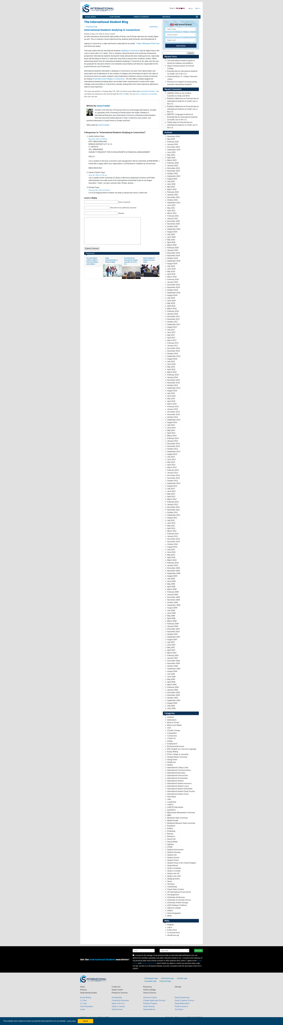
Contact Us (116, 987)
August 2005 (172, 703)
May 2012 (171, 494)
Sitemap (178, 987)
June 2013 (171, 459)
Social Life (171, 839)
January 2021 (172, 218)
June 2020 (171, 237)
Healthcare (171, 762)
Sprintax (170, 844)
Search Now (180, 46)
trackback (153, 94)
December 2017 (173, 316)
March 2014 (172, 436)
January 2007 (172, 658)
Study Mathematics (182, 1003)
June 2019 (171, 269)
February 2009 (173, 592)
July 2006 (171, 674)
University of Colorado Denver (179, 900)
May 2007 (171, 647)
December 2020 (173, 221)
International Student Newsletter (179, 789)
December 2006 (173, 661)
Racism (170, 834)
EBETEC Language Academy (179, 114)
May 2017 (171, 335)
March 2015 (172, 404)
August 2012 (172, 486)
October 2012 (172, 481)
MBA (169, 815)
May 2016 (171, 367)
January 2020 (172, 250)
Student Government (175, 850)
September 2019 (173, 261)
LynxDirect (171, 810)
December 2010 (173, 539)
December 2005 (173, 692)
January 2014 (172, 441)
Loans (82, 1009)
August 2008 (172, 608)
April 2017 (171, 338)
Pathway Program (150, 1003)
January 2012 (172, 504)
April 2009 (171, 587)
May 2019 (171, 271)
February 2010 (173, 563)
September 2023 (173, 150)
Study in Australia (174, 868)
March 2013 (172, 467)
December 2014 (173, 412)
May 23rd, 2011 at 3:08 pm (98, 139)
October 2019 (172, 258)
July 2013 (171, 457)
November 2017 (173, 319)
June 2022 (171, 184)
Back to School (173, 722)
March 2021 (172, 213)
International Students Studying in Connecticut (112, 30)
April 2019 (171, 274)
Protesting (171, 831)
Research (171, 836)
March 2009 (172, 589)
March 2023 (172, 160)
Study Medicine (149, 1009)
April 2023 (171, 158)
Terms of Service (149, 993)
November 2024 (173, 136)
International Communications (179, 770)
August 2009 (172, 576)
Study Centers (115, 17)
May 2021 (171, 208)
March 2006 (172, 685)
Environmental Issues (175, 746)
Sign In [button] (197, 8)
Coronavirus (172, 736)
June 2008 (171, 613)
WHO (169, 916)
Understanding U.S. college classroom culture (149, 260)
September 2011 (173, 515)
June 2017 (171, 332)
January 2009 (172, 594)
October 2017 (172, 322)
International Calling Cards (177, 767)
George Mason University (177, 757)
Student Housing (173, 852)
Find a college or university (177, 754)
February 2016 (173, 375)
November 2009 (173, 571)
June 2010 (171, 552)
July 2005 (171, 706)
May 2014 (171, 430)
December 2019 (173, 253)
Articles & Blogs (149, 990)
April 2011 (171, 528)
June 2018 (171, 301)
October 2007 (172, 634)
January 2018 (172, 314)
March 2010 (172, 560)
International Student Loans (178, 786)
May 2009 (171, 584)
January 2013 (172, 473)
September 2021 (173, 203)
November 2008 (173, 600)
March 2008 (172, 621)
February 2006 (173, 687)
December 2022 (173, 168)
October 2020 (172, 226)
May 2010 (171, 555)
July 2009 (171, 579)
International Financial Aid (177, 775)
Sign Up (190, 8)
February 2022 (173, 192)
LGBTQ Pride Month (175, 807)
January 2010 (172, 565)
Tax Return (179, 1009)
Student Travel (173, 860)
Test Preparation (86, 1006)
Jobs (169, 799)
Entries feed (172, 930)
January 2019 (172, 282)
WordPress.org (173, 935)
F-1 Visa (83, 1003)
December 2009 (173, 568)
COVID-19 (171, 738)
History (170, 765)
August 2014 (172, 422)
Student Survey (173, 858)
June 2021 (171, 205)
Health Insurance (181, 1006)
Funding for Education (120, 1000)
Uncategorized (173, 895)
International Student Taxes (178, 794)
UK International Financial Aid (179, 892)
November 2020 (173, 224)
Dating (169, 741)
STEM (169, 847)
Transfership (172, 887)
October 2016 (172, 354)
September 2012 (173, 483)
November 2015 (173, 383)
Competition (172, 733)
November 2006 (173, 663)
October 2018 (172, 290)
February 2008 (173, 624)
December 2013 (173, 444)
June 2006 (171, 677)
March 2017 (172, 340)
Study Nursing (148, 1006)
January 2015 (172, 409)
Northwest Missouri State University (181, 823)
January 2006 (172, 690)
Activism (170, 717)
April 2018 (171, 306)
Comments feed (173, 933)
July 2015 (171, 393)
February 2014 (173, 438)
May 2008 (171, 616)
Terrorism (171, 884)
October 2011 (172, 512)
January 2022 (172, 195)
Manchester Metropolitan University (181, 812)
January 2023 (172, 165)
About (82, 987)
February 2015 (173, 406)
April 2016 (171, 369)
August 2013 (172, 454)
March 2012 (172, 499)
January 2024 (172, 144)
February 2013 (173, 470)
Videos (170, 910)
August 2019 (172, 263)
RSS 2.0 (122, 94)
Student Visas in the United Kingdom (181, 863)
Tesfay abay (172, 122)
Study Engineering (182, 997)
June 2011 (171, 523)
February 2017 (173, 343)
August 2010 (172, 547)
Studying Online (173, 879)
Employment (172, 744)
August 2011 (172, 518)
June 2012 (171, 491)
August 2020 (172, 232)
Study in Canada (173, 871)
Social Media (172, 842)
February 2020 (173, 248)
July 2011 (171, 520)
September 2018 (173, 293)
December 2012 (173, 475)
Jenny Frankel (103, 105)
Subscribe (198, 951)
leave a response (142, 94)
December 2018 (173, 285)
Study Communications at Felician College (111, 260)
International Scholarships (177, 778)
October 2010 (172, 544)
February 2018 (173, 311)
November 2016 (173, 351)
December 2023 (173, 147)
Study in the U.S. (118, 1003)
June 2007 (171, 645)
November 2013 (173, 446)
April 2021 (171, 211)
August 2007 (172, 639)
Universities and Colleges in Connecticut (108, 79)
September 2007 (173, 637)
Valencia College (174, 908)
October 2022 (172, 173)
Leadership (171, 802)
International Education (176, 773)
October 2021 (172, 200)
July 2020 (171, 234)
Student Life (172, 855)
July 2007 (171, 642)
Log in (169, 927)
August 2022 (172, 179)
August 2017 (172, 327)
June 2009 (171, 581)
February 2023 (173, 163)
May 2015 (171, 399)
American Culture (150, 997)
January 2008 (172, 626)
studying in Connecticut (130, 51)
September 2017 (173, 324)
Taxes (169, 881)
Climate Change (173, 730)
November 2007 (173, 632)
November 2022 (173, 171)
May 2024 (171, 139)
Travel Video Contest (175, 889)
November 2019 (173, 256)
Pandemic (171, 826)
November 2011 (173, 510)
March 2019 (172, 277)
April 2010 (171, 557)
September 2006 (173, 669)
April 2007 (171, 650)
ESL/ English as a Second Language (181, 749)
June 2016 (171, 364)
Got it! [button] (85, 1021)
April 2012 (171, 496)
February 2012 (173, 502)
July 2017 (171, 330)
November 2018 (173, 287)
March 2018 (172, 308)
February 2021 (173, 216)
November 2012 (173, 478)
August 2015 (172, 391)
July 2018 (171, 298)
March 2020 (172, 245)
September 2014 (173, 420)
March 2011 (171, 531)
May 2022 (171, 187)
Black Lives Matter (174, 725)
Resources (166, 17)
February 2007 (173, 655)
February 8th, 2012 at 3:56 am (99, 190)
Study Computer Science (184, 1000)
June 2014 (171, 428)
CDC (169, 728)
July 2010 (171, 549)
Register (170, 925)
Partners (83, 990)
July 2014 (171, 425)
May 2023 (171, 155)
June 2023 (171, 152)
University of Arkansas (176, 897)
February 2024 (173, 142)
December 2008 (173, 597)
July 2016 (171, 361)
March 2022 (172, 189)
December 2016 (173, 348)
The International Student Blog (106, 22)
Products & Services (141, 17)
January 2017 (172, 346)
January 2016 (172, 377)
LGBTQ (170, 805)
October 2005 (172, 698)
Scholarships (117, 997)
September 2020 (173, 229)
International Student (148, 91)
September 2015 (173, 388)
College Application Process (154, 1000)
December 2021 (173, 197)
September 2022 (173, 176)
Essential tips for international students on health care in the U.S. (183, 101)
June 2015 (171, 396)
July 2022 (171, 181)
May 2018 (171, 303)
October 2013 (172, 449)
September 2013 (173, 451)
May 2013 (171, 462)
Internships (171, 797)
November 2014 (173, 414)
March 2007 (172, 653)
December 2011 (173, 507)
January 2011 (172, 536)
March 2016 (172, 372)
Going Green (172, 760)
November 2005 (173, 695)
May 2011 (171, 526)
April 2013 (171, 465)
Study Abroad (172, 865)
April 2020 (171, 242)
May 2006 (171, 679)
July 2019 (171, 266)
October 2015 (172, 385)
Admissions (171, 720)
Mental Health (172, 820)
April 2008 (171, 618)
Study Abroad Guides (88, 993)
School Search (90, 17)
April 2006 (171, 682)
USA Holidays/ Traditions (177, 905)
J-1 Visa (83, 1000)
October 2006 (172, 666)
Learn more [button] (71, 1021)
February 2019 (173, 279)
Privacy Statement (149, 963)
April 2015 (171, 401)
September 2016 (173, 356)
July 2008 (171, 610)
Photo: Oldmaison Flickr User (148, 43)
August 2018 (172, 295)
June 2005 (171, 708)
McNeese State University (177, 818)
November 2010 (173, 542)
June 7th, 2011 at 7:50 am (98, 175)
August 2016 (172, 359)
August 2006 (172, 671)
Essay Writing (172, 752)
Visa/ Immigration (174, 913)
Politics (170, 828)
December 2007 (173, 629)
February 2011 (173, 534)
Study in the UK (173, 873)
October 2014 (172, 417)
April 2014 (171, 433)
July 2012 (171, 489)
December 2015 (173, 380)
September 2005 (173, 700)
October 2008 (172, 602)
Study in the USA (174, 876)
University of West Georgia (177, 903)
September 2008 (173, 605)
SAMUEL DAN (173, 93)
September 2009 (173, 573)
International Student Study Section (181, 791)
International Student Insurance (179, 783)
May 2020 (171, 240)
